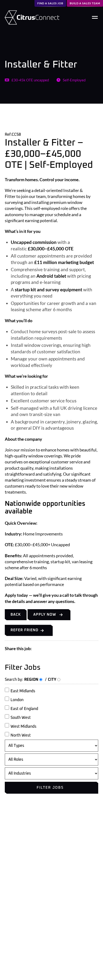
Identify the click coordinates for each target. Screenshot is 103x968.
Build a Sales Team (85, 3)
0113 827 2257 (19, 943)
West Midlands (23, 726)
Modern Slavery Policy (23, 891)
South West (21, 718)
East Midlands (23, 691)
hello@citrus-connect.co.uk (31, 954)
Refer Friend (24, 630)
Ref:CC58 (13, 134)
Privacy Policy (16, 876)
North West (21, 735)
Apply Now (44, 614)
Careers (11, 869)
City (52, 679)
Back (16, 614)
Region (31, 679)
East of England (24, 709)
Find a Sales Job (50, 3)
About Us (13, 862)
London (17, 700)
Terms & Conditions (21, 884)
